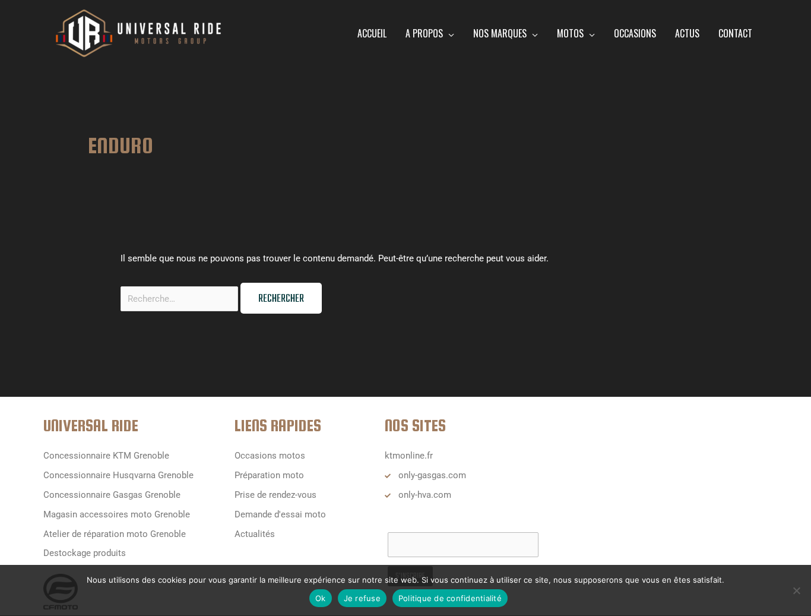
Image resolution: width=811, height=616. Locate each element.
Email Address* (418, 520)
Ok (320, 598)
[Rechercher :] (180, 298)
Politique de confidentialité (450, 598)
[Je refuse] (796, 590)
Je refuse (362, 598)
